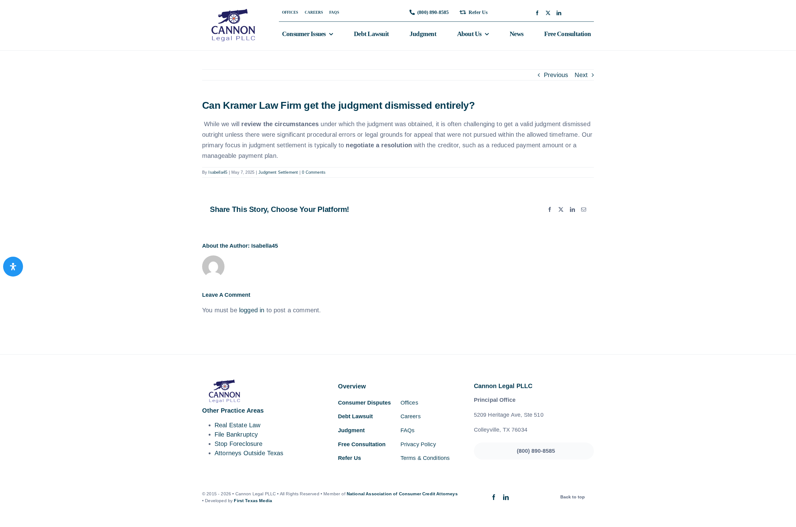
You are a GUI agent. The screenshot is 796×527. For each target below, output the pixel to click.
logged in (251, 310)
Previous (556, 74)
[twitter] (548, 13)
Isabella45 (217, 172)
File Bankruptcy (236, 434)
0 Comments (314, 172)
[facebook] (537, 13)
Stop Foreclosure (239, 443)
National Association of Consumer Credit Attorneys (402, 493)
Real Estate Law (237, 425)
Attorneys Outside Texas (249, 453)
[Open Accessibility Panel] (13, 267)
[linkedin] (559, 13)
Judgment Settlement (278, 172)
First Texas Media (253, 500)
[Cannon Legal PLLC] (235, 11)
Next (581, 74)
